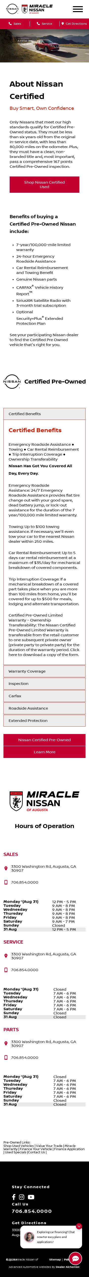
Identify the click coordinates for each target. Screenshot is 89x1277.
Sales (17, 24)
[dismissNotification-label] (79, 1226)
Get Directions (76, 24)
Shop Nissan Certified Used (44, 184)
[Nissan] (12, 9)
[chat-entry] (75, 1258)
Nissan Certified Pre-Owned (44, 740)
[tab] (44, 414)
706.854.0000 (32, 1211)
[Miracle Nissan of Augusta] (41, 9)
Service (46, 24)
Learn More (44, 752)
